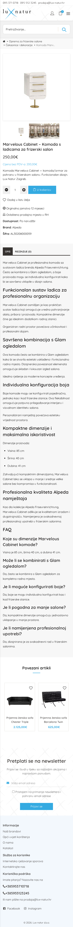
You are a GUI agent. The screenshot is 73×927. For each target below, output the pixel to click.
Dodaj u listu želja (18, 200)
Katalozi (8, 848)
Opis (7, 251)
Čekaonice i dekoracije (19, 45)
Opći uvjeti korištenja (16, 837)
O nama (8, 842)
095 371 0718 (11, 2)
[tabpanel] (20, 707)
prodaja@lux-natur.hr (51, 2)
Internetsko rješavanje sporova (23, 861)
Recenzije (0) (23, 251)
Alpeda (16, 227)
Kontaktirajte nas (14, 867)
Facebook (13, 908)
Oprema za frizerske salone (25, 41)
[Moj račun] (52, 13)
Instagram (35, 908)
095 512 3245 (28, 2)
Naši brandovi (12, 831)
